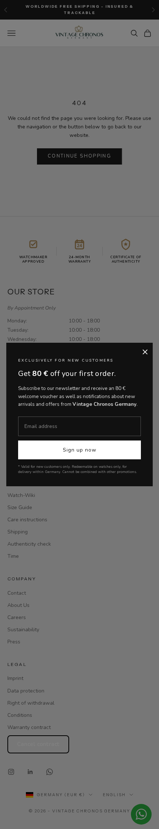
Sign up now (80, 449)
